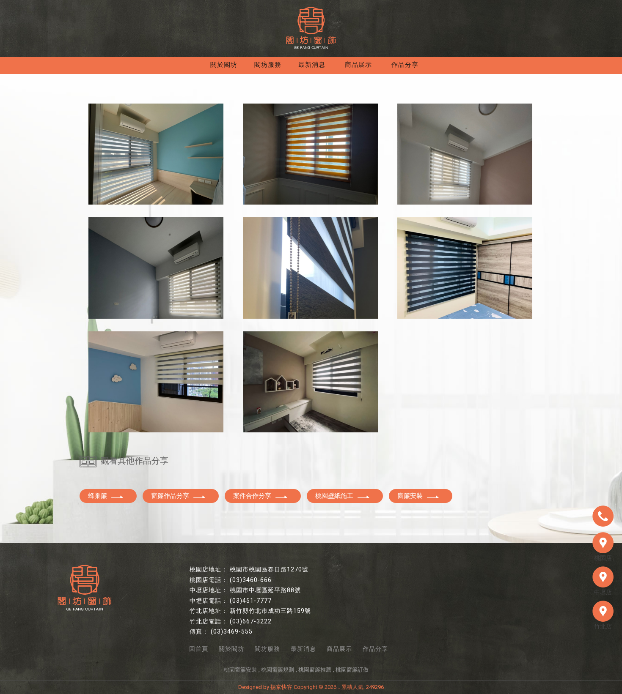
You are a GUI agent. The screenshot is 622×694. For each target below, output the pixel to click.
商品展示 (358, 64)
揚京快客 (281, 687)
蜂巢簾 (97, 496)
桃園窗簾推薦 (314, 670)
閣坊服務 (267, 64)
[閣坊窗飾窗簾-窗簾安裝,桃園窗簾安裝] (311, 28)
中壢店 (603, 592)
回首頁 (198, 648)
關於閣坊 (223, 64)
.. (339, 687)
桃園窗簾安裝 (240, 670)
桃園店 (603, 558)
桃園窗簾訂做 (352, 670)
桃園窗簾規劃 (277, 670)
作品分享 (404, 64)
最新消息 (311, 64)
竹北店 (603, 626)
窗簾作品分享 (170, 496)
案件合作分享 (252, 496)
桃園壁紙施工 (334, 496)
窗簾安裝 (410, 496)
